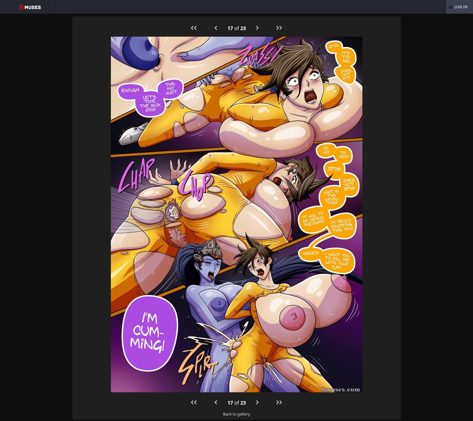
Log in (460, 6)
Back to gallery (236, 414)
